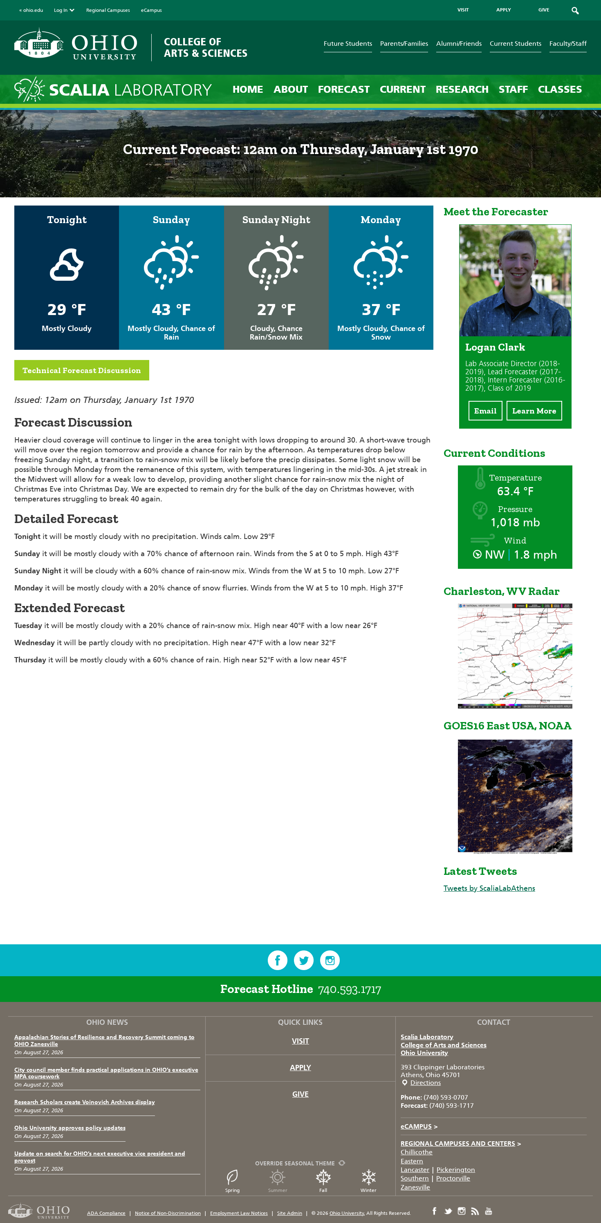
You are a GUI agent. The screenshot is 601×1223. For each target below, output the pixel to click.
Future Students (348, 43)
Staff (513, 89)
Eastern (412, 1161)
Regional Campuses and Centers (461, 1143)
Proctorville (453, 1178)
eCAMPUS (419, 1126)
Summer (277, 1190)
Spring (232, 1190)
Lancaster (415, 1170)
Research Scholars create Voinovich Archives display (84, 1102)
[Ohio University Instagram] (461, 1211)
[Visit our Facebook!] (277, 960)
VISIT (463, 10)
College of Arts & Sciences (206, 47)
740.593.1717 (349, 989)
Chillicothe (417, 1152)
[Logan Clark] (515, 333)
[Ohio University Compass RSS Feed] (475, 1211)
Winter (369, 1190)
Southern (415, 1178)
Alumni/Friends (459, 43)
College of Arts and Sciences (444, 1045)
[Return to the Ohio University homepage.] (75, 43)
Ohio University (424, 1053)
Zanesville (415, 1187)
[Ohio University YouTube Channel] (488, 1211)
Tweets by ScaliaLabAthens (489, 888)
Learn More (534, 411)
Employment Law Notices (239, 1213)
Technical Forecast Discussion (81, 370)
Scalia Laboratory (427, 1037)
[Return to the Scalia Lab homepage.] (31, 89)
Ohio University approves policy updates (70, 1128)
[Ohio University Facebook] (434, 1211)
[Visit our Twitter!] (304, 960)
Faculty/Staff (568, 43)
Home (248, 89)
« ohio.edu (31, 10)
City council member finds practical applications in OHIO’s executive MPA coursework (106, 1073)
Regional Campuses (108, 10)
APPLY (503, 10)
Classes (560, 89)
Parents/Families (404, 43)
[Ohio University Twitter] (448, 1211)
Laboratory (130, 90)
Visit (300, 1041)
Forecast (344, 89)
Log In (60, 10)
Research (462, 89)
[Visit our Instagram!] (330, 960)
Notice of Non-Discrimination (168, 1213)
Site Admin (289, 1213)
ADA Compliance (106, 1213)
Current (403, 89)
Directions (425, 1083)
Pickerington (456, 1170)
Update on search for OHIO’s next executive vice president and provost (99, 1157)
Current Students (515, 43)
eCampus (151, 10)
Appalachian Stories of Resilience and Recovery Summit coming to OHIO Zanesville (104, 1041)
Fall (323, 1190)
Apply (300, 1067)
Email (485, 411)
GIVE (543, 10)
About (291, 89)
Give (300, 1094)
